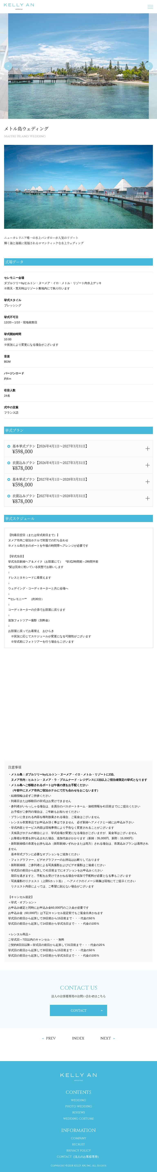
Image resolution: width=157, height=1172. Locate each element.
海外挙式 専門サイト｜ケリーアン (19, 6)
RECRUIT (78, 1144)
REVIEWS (78, 1112)
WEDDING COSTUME (78, 1119)
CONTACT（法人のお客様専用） (78, 1157)
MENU (150, 6)
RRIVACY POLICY (78, 1151)
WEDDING (78, 1100)
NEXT (149, 66)
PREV (8, 66)
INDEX (78, 1038)
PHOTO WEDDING (78, 1106)
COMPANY (78, 1138)
